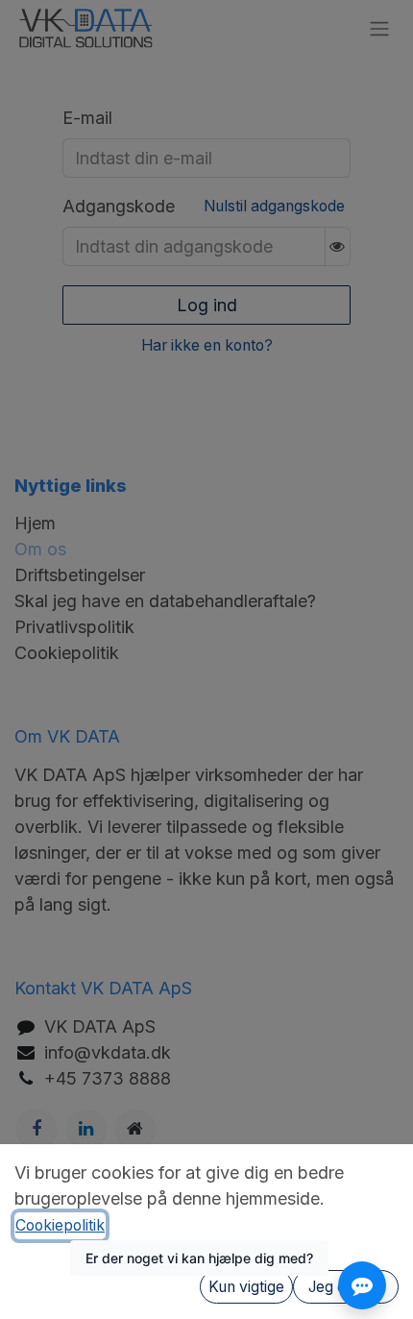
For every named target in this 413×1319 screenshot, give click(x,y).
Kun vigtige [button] (246, 1287)
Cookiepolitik (60, 1225)
